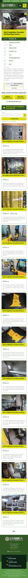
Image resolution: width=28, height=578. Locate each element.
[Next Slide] (24, 21)
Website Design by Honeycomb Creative (14, 573)
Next (14, 531)
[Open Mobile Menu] (20, 5)
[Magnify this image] (14, 21)
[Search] (24, 5)
